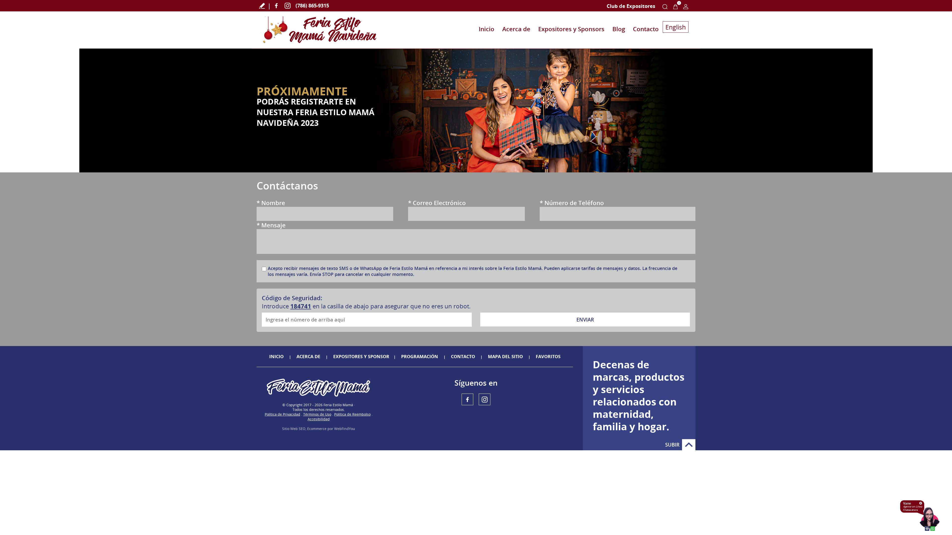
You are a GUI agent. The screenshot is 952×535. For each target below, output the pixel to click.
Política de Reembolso (352, 414)
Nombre (271, 203)
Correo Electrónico (437, 203)
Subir (688, 444)
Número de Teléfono (572, 203)
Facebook (276, 5)
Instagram (287, 5)
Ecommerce (317, 428)
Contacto (646, 29)
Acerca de (516, 29)
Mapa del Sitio (505, 356)
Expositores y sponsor (361, 356)
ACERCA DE (308, 356)
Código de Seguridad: (292, 298)
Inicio (486, 29)
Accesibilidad (319, 419)
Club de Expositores (631, 6)
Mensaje (271, 225)
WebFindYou (344, 428)
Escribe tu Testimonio (262, 5)
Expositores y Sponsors (571, 29)
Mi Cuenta (685, 6)
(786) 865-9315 (312, 5)
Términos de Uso (317, 414)
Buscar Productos (664, 6)
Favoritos (548, 356)
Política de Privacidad (282, 414)
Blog (618, 29)
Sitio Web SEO (293, 428)
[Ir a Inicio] (319, 30)
